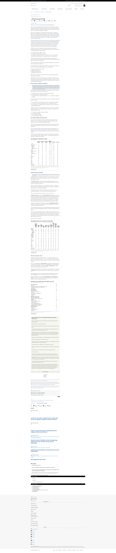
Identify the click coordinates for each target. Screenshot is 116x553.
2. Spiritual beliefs (35, 487)
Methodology (35, 491)
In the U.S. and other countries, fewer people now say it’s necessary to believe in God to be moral (44, 418)
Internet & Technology (34, 521)
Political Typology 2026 (36, 465)
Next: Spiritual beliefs (45, 371)
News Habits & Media (34, 523)
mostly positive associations (41, 41)
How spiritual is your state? (38, 459)
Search (69, 5)
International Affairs (34, 505)
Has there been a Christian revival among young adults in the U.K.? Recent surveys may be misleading (44, 441)
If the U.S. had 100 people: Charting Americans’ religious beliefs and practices (44, 431)
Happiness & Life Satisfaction (49, 400)
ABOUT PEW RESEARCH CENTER (35, 546)
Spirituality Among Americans (36, 16)
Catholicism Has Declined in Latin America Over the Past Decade (45, 450)
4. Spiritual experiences (36, 489)
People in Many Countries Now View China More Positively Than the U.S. (45, 472)
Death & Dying (44, 400)
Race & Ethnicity (33, 509)
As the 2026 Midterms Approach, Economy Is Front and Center (43, 467)
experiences (38, 75)
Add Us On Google (33, 23)
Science (32, 519)
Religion (32, 511)
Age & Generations (33, 513)
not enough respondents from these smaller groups (45, 130)
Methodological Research (34, 525)
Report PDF (34, 480)
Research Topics (35, 8)
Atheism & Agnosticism (34, 400)
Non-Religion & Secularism (34, 401)
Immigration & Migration (34, 507)
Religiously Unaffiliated (41, 401)
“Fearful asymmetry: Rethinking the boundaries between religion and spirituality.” (46, 379)
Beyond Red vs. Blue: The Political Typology (40, 475)
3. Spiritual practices (36, 488)
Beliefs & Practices (39, 400)
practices (34, 75)
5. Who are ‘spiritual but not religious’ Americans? (40, 489)
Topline (40, 218)
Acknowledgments (35, 490)
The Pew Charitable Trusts (77, 547)
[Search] (84, 5)
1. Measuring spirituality (36, 486)
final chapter (40, 81)
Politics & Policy (33, 503)
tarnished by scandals (52, 40)
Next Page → (45, 376)
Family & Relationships (34, 516)
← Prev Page (45, 374)
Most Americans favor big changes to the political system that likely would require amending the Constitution (45, 470)
